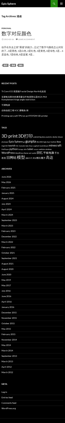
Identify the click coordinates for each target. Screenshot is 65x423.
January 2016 (8, 307)
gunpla (30, 141)
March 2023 (7, 225)
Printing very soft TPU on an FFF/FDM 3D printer (25, 115)
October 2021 (8, 252)
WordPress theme (21, 153)
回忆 (40, 152)
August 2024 (7, 198)
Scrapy (20, 149)
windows (48, 149)
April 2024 (7, 209)
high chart (46, 142)
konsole (22, 146)
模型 (21, 157)
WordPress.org (9, 408)
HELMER (39, 142)
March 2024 (7, 214)
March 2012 (7, 372)
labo (27, 146)
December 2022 (9, 236)
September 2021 (9, 258)
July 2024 (6, 204)
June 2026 (6, 176)
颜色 (21, 65)
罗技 (34, 158)
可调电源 (6, 105)
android (36, 137)
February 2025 (8, 187)
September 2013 (9, 356)
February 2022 (8, 247)
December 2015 (9, 312)
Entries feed (7, 397)
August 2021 (7, 263)
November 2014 (9, 339)
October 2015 (8, 323)
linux (31, 146)
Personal (6, 28)
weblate (42, 149)
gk (24, 142)
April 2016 (7, 301)
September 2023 (9, 220)
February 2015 (8, 334)
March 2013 (7, 361)
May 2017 (6, 285)
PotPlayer (5, 149)
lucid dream (44, 146)
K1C (17, 146)
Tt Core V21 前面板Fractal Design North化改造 (24, 91)
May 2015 (6, 329)
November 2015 (9, 318)
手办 (57, 152)
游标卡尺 (29, 158)
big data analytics (45, 137)
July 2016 (6, 290)
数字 (5, 65)
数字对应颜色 (16, 33)
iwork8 (11, 145)
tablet (30, 149)
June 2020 (6, 274)
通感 (13, 65)
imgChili (5, 146)
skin (25, 149)
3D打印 (25, 135)
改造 (4, 157)
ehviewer (5, 142)
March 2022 (7, 242)
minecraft (55, 145)
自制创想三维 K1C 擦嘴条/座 (15, 110)
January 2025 (8, 193)
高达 (49, 157)
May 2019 (6, 280)
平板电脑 (48, 152)
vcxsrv (36, 149)
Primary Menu (61, 3)
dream (60, 137)
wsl (30, 153)
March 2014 (7, 350)
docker (55, 137)
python (13, 149)
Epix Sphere (9, 3)
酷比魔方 (41, 157)
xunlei (34, 153)
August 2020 (7, 269)
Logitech (36, 146)
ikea (59, 141)
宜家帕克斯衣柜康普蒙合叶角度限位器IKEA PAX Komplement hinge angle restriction (24, 98)
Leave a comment (26, 39)
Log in (4, 392)
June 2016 (6, 296)
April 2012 (7, 367)
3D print (10, 135)
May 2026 (6, 182)
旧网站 (11, 157)
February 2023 (8, 231)
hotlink (53, 142)
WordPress (8, 152)
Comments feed (9, 403)
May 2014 (6, 345)
